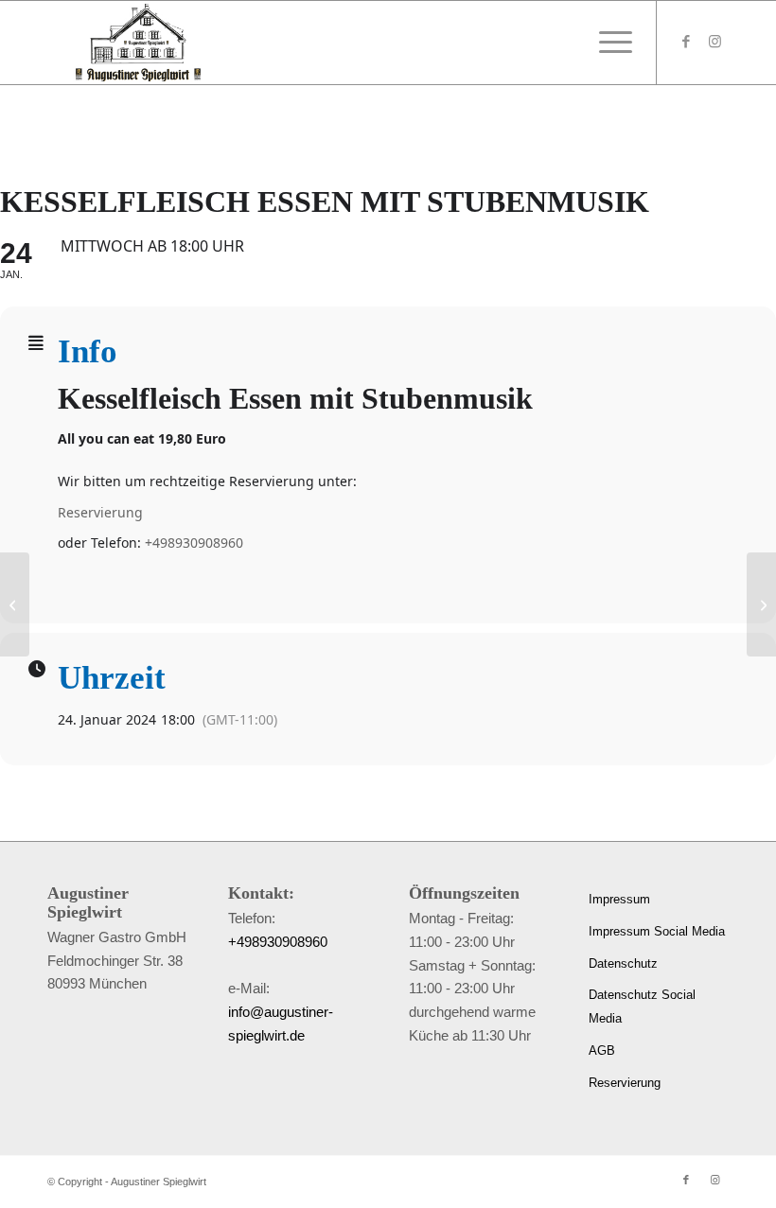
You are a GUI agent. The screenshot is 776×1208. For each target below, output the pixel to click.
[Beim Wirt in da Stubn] (14, 604)
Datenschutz (623, 963)
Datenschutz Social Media (642, 1006)
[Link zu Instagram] (714, 41)
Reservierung (100, 512)
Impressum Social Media (657, 931)
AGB (602, 1050)
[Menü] (611, 42)
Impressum (619, 899)
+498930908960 (194, 542)
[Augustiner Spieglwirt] (138, 42)
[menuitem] (611, 42)
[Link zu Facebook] (686, 41)
